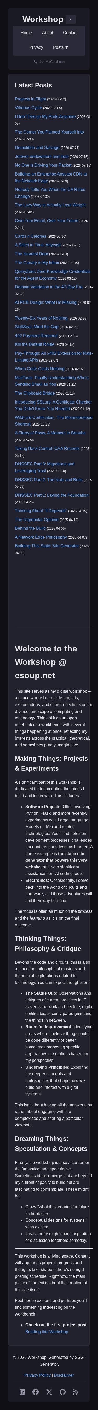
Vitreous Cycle (28, 107)
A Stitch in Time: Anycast (37, 245)
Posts (61, 47)
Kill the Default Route (34, 344)
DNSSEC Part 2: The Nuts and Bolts (49, 480)
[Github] (63, 1392)
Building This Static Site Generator (47, 546)
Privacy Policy (37, 1375)
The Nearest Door (31, 254)
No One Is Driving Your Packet (43, 165)
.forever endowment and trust (41, 156)
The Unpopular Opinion (37, 519)
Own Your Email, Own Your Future (46, 221)
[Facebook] (35, 1392)
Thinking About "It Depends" (41, 510)
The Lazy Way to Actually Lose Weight (50, 205)
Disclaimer (64, 1375)
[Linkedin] (22, 1392)
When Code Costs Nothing (40, 369)
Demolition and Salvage (37, 147)
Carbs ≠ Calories (30, 236)
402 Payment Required (36, 335)
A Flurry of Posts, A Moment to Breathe (50, 433)
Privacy (36, 47)
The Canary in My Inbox (37, 263)
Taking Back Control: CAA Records (47, 448)
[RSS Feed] (75, 1392)
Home (26, 32)
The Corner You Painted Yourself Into (49, 132)
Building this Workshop (46, 1331)
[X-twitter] (49, 1392)
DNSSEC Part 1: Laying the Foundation (52, 495)
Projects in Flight (30, 99)
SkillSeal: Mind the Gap (37, 327)
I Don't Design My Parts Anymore (45, 116)
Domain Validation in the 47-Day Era (49, 287)
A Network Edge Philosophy (41, 537)
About (47, 32)
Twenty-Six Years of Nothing (41, 318)
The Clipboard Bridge (35, 393)
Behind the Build (30, 528)
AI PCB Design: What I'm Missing (46, 302)
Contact (70, 32)
